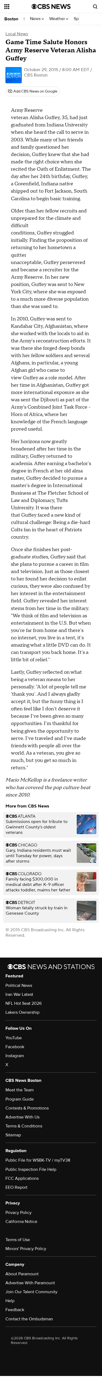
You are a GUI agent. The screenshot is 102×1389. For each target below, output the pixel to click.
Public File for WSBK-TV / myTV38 (37, 1160)
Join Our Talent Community (31, 1292)
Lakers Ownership (22, 1012)
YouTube (13, 1038)
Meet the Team (19, 1090)
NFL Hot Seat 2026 (23, 1003)
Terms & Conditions (23, 1126)
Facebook (14, 1047)
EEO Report (16, 1187)
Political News (18, 985)
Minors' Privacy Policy (25, 1249)
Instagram (14, 1056)
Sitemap (13, 1135)
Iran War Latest (19, 994)
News (36, 18)
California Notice (21, 1221)
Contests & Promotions (27, 1108)
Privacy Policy (18, 1212)
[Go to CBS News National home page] (51, 6)
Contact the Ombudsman (29, 1319)
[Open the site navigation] (18, 6)
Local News (16, 34)
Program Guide (19, 1099)
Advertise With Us (22, 1117)
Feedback (14, 1310)
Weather (57, 18)
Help (9, 1301)
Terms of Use (17, 1240)
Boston (11, 19)
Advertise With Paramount (30, 1283)
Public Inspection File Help (30, 1169)
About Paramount (22, 1274)
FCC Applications (22, 1178)
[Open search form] (95, 6)
